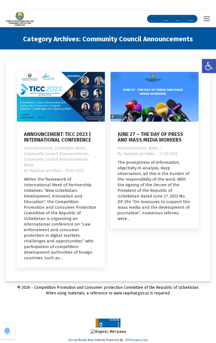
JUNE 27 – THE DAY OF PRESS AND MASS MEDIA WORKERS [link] (150, 137)
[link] (209, 66)
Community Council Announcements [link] (56, 153)
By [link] (42, 170)
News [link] (29, 165)
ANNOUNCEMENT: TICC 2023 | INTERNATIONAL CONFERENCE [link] (57, 137)
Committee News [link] (70, 148)
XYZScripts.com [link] (136, 340)
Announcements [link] (38, 148)
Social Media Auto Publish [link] (86, 340)
